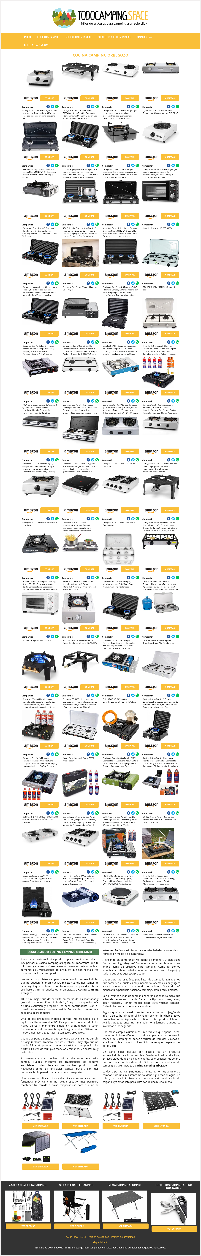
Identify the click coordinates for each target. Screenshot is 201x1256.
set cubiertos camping (79, 37)
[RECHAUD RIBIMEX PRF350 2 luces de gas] (160, 254)
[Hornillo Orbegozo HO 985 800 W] (160, 195)
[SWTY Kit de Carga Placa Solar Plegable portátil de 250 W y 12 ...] (160, 1105)
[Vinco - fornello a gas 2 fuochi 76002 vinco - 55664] (80, 725)
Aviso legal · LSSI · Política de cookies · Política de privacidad (100, 1237)
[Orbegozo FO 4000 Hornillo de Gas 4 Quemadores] (120, 490)
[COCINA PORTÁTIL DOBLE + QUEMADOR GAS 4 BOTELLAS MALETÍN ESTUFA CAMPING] (40, 784)
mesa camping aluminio (125, 1185)
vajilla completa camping (27, 1185)
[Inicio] (100, 25)
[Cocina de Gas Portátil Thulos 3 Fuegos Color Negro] (80, 254)
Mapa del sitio (100, 1242)
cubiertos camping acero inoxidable (173, 1186)
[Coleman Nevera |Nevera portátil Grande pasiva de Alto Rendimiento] (160, 608)
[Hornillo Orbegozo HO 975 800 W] (40, 608)
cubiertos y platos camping (114, 37)
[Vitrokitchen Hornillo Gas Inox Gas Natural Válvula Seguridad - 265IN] (160, 902)
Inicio (27, 37)
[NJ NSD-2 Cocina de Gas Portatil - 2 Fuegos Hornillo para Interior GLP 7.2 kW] (160, 78)
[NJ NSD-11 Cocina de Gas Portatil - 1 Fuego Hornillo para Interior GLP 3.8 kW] (80, 608)
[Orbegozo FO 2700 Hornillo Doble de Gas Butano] (120, 431)
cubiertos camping (48, 37)
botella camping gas (36, 45)
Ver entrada (40, 1125)
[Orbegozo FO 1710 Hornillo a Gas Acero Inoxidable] (40, 490)
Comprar (49, 98)
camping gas (144, 37)
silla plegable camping (76, 1185)
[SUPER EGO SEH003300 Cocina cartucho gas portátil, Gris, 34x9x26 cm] (120, 666)
